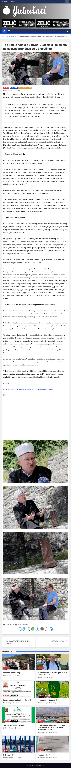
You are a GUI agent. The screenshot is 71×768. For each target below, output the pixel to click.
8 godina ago (8, 90)
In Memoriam (13, 668)
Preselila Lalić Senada (46, 755)
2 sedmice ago (9, 728)
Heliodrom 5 (8, 755)
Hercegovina (13, 87)
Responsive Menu (67, 1)
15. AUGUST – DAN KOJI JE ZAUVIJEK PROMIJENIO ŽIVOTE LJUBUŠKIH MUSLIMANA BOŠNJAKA (52, 727)
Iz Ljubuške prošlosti (25, 87)
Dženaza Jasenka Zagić (12, 673)
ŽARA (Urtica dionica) (58, 641)
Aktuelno (6, 87)
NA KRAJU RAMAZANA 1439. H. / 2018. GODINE (18, 642)
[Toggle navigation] (9, 31)
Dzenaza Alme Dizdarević (47, 700)
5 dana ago (8, 675)
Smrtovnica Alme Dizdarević (14, 725)
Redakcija (18, 90)
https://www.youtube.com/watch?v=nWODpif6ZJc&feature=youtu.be (28, 389)
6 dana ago (42, 677)
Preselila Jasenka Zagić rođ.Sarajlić (17, 700)
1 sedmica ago (43, 703)
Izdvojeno (47, 720)
